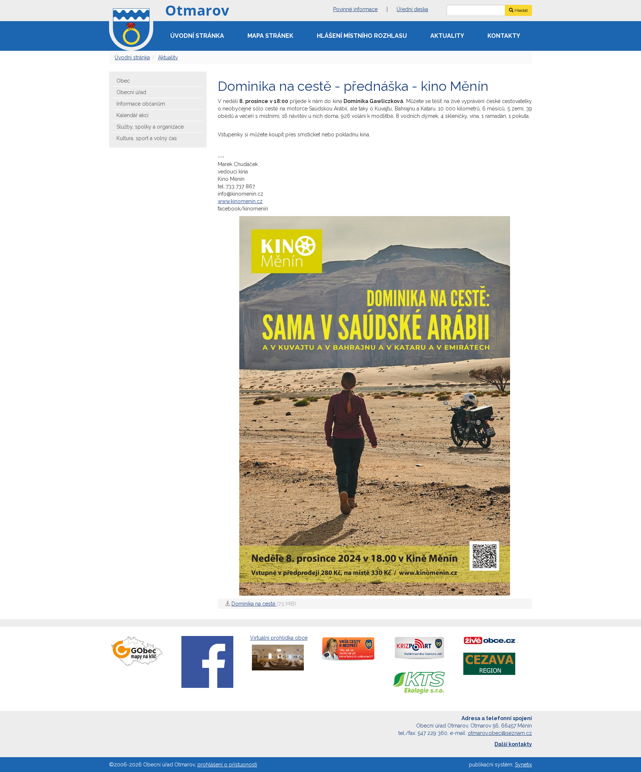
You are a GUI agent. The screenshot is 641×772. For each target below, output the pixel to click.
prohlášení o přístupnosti (227, 765)
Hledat (520, 10)
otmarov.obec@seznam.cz (500, 733)
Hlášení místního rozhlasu (362, 35)
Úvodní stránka (197, 35)
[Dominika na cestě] (374, 405)
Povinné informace (355, 9)
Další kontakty (513, 744)
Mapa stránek (270, 35)
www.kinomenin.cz (240, 201)
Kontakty (503, 35)
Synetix (523, 765)
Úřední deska (412, 9)
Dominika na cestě (254, 604)
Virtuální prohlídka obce (279, 638)
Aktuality (447, 35)
